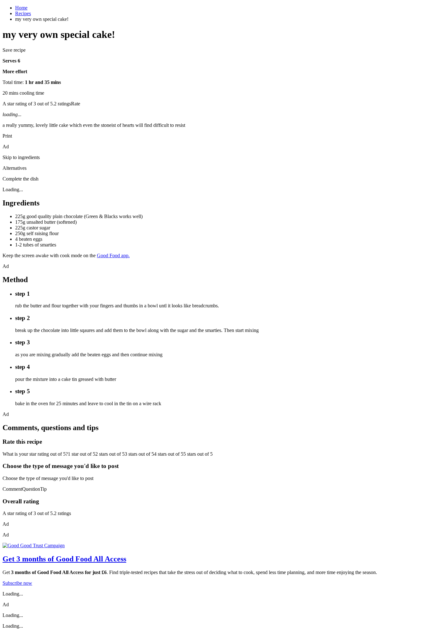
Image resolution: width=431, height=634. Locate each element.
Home (21, 7)
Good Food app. (113, 255)
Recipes (23, 13)
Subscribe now (17, 583)
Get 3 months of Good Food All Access (64, 559)
